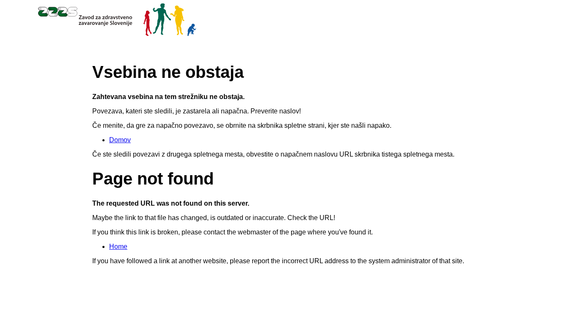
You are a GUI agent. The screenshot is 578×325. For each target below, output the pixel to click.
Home (118, 246)
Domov (120, 139)
